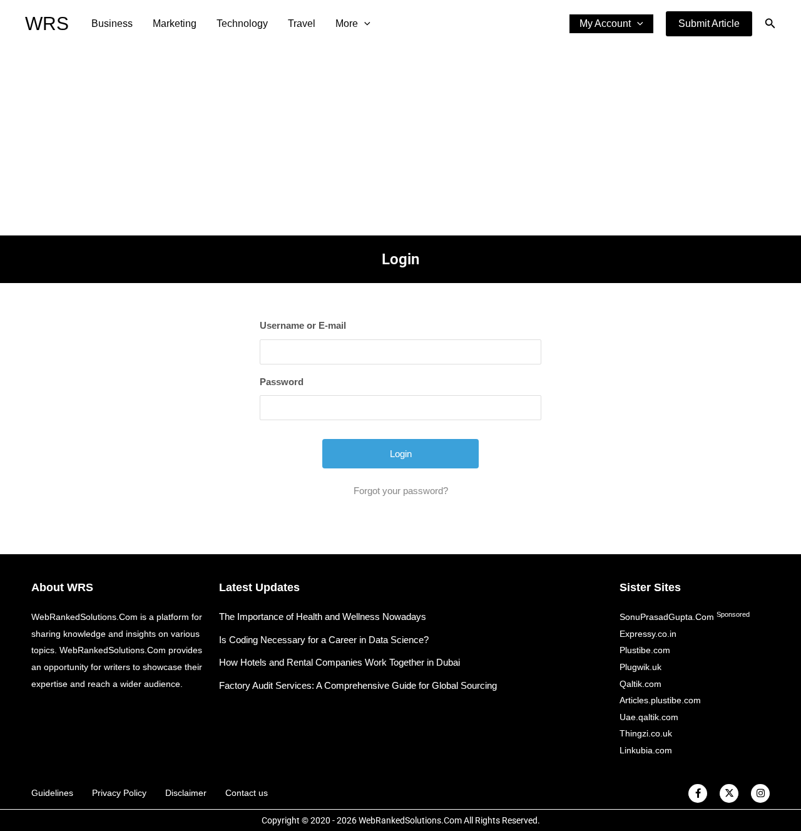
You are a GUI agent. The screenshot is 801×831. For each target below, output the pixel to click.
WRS (47, 23)
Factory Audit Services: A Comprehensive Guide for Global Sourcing (358, 685)
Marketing (174, 23)
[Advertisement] (400, 141)
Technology (242, 23)
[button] (709, 23)
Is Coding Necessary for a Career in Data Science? (324, 639)
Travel (301, 23)
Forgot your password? (401, 490)
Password (282, 381)
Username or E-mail (303, 325)
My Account (605, 23)
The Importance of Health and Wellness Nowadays (322, 616)
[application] (364, 23)
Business (112, 23)
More (346, 23)
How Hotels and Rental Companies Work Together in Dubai (339, 662)
